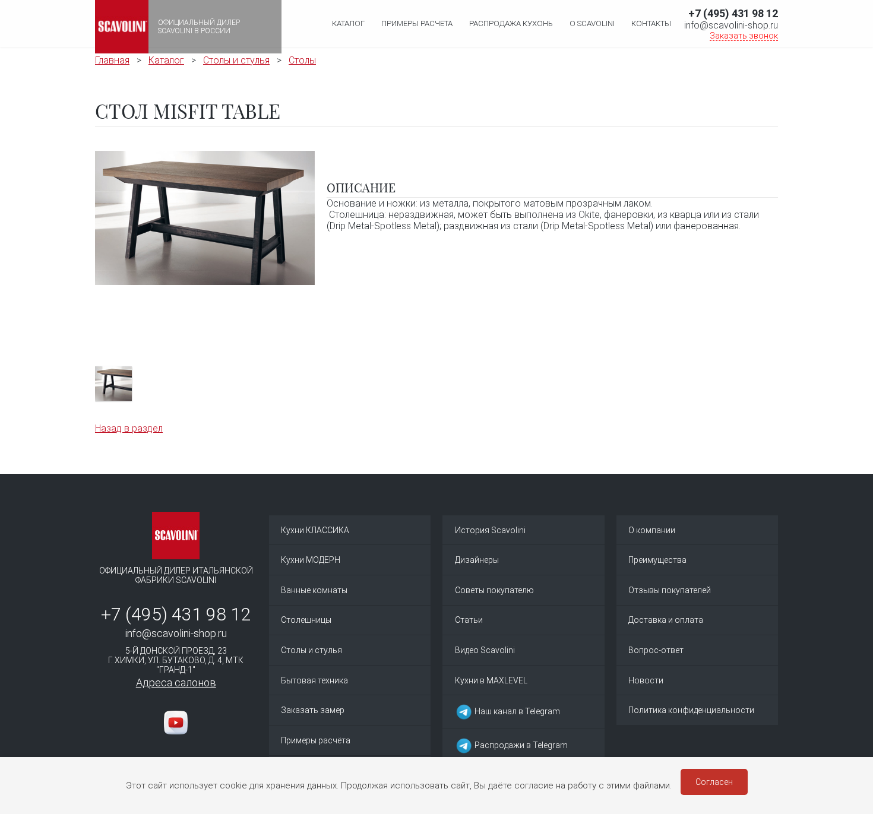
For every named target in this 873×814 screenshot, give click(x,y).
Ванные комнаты (314, 590)
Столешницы (306, 620)
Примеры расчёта (315, 740)
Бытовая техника (314, 680)
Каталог (348, 23)
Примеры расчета (417, 23)
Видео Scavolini (485, 650)
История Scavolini (490, 530)
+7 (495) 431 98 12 (733, 13)
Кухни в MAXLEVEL (491, 680)
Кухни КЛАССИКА (315, 530)
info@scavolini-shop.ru (731, 25)
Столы (302, 60)
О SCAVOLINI (592, 23)
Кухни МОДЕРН (310, 560)
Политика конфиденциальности (691, 710)
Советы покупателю (494, 590)
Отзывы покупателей (669, 590)
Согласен (714, 782)
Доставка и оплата (665, 620)
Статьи (469, 620)
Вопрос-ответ (656, 650)
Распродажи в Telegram (520, 744)
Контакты (651, 23)
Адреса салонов (176, 682)
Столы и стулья (236, 60)
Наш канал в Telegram (516, 711)
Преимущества (657, 560)
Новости (645, 680)
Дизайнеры (477, 560)
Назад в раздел (129, 428)
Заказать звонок (744, 35)
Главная (112, 60)
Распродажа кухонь (511, 23)
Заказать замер (312, 710)
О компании (651, 530)
